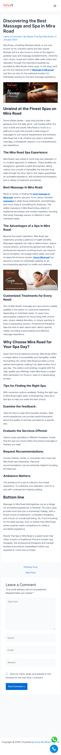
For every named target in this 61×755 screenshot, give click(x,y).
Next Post (31, 573)
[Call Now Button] (54, 749)
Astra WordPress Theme (47, 742)
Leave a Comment (12, 36)
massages (8, 201)
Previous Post (30, 567)
